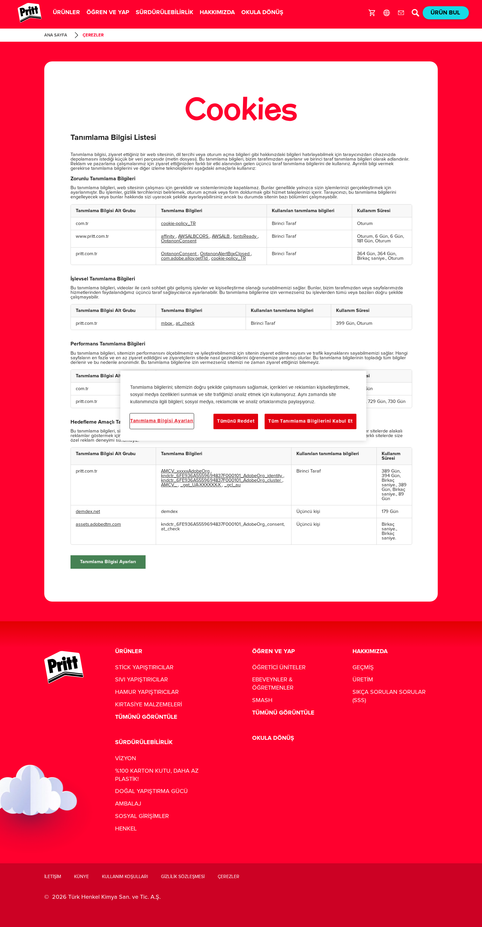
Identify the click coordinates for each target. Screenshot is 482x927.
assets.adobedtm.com (98, 524)
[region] (243, 405)
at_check (185, 323)
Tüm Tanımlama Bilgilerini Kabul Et (310, 421)
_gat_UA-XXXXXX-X (201, 485)
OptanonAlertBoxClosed (225, 254)
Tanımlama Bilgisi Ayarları (108, 562)
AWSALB (221, 236)
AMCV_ (169, 485)
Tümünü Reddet (236, 421)
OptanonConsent (178, 241)
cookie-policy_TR (178, 223)
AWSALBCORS (194, 236)
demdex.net (88, 511)
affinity (168, 236)
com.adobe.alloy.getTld (185, 258)
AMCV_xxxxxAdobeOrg (186, 471)
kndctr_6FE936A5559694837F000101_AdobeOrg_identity (222, 476)
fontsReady (245, 236)
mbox (167, 323)
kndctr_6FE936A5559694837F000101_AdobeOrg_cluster (221, 480)
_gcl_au (232, 485)
